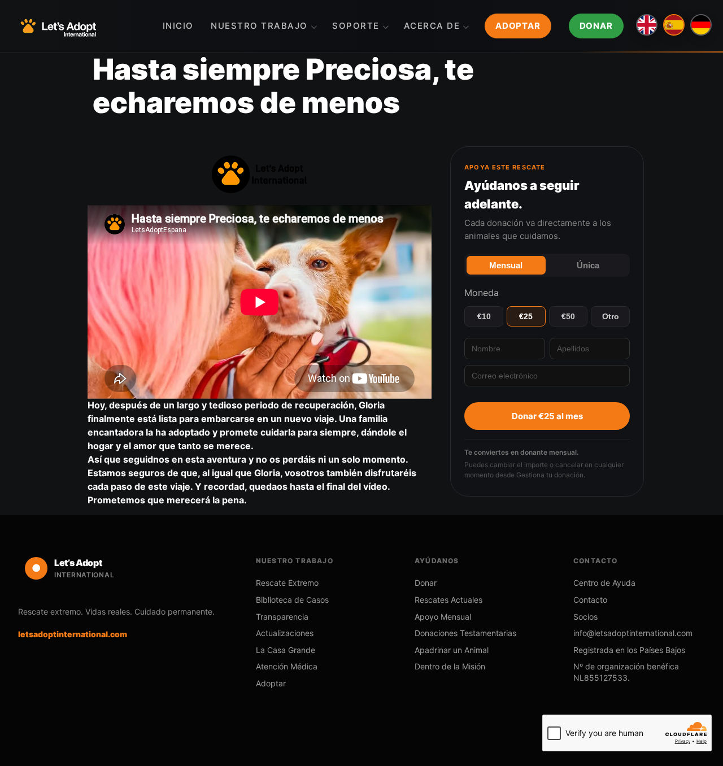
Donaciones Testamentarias (465, 633)
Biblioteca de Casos (292, 599)
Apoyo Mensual (443, 616)
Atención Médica (286, 666)
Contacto (590, 599)
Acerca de (432, 25)
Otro (610, 316)
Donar (596, 25)
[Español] (674, 25)
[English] (646, 25)
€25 (526, 316)
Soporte (356, 25)
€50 (568, 316)
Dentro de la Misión (450, 666)
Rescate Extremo (287, 582)
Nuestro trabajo (259, 25)
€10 (484, 316)
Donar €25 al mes (547, 416)
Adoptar (518, 25)
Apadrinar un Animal (452, 650)
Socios (585, 616)
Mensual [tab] (505, 265)
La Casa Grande (285, 650)
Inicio (178, 25)
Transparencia (282, 616)
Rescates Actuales (448, 599)
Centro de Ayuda (604, 582)
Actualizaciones (284, 633)
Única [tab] (588, 265)
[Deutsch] (701, 25)
